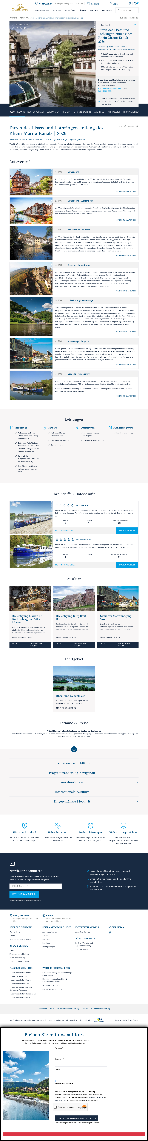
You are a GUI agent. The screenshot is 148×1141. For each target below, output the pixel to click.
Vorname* (59, 1048)
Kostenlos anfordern (24, 894)
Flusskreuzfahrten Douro (20, 980)
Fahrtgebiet (113, 111)
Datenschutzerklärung (100, 1008)
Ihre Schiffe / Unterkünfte (76, 111)
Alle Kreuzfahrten (49, 932)
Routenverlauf (35, 111)
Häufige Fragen (48, 946)
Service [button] (94, 10)
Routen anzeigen (127, 530)
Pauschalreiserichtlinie (19, 961)
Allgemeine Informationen (20, 939)
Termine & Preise (132, 111)
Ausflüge (70, 10)
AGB (52, 1008)
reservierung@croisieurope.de (111, 88)
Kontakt (12, 950)
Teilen (121, 126)
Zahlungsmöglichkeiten (19, 954)
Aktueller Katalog (82, 932)
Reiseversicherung (17, 958)
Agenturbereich (81, 949)
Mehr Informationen (126, 191)
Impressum (42, 1008)
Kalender (107, 10)
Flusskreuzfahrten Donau (20, 972)
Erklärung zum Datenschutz (22, 901)
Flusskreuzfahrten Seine (19, 976)
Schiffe (57, 10)
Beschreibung (17, 111)
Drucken (132, 126)
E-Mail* (57, 1070)
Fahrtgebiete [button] (42, 10)
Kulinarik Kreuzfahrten (52, 989)
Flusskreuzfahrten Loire (19, 997)
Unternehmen (15, 932)
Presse (12, 935)
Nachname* (59, 1059)
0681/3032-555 (104, 91)
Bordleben (46, 943)
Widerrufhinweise (60, 1100)
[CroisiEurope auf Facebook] (129, 4)
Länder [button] (82, 10)
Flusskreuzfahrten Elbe (19, 983)
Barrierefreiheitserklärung (68, 1008)
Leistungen (53, 111)
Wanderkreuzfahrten (51, 985)
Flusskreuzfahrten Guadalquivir (22, 994)
